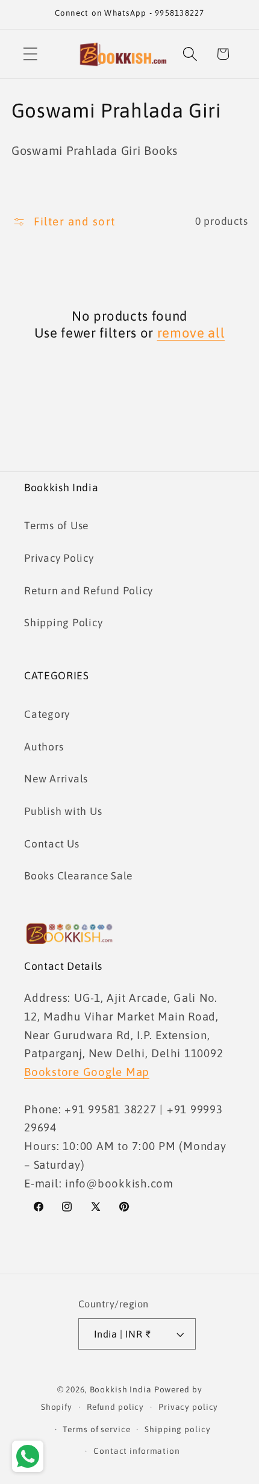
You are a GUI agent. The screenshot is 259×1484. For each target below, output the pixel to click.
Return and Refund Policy (88, 591)
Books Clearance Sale (78, 876)
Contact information (136, 1451)
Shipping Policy (63, 623)
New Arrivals (56, 779)
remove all (191, 333)
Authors (43, 747)
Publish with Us (63, 811)
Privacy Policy (59, 558)
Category (47, 714)
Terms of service (96, 1429)
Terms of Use (56, 526)
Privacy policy (188, 1407)
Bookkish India (121, 1389)
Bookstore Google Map (86, 1071)
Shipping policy (177, 1429)
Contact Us (52, 844)
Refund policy (115, 1407)
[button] (30, 54)
